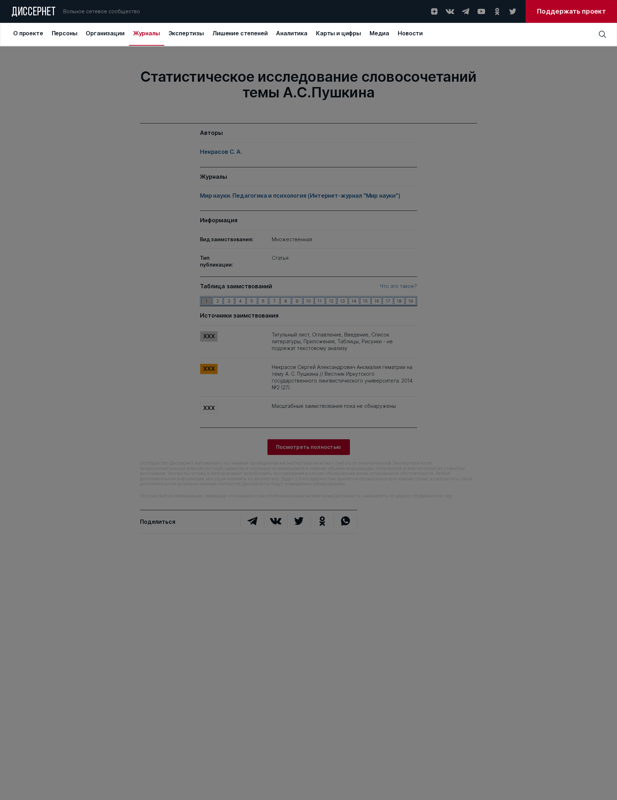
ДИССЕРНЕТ (33, 12)
